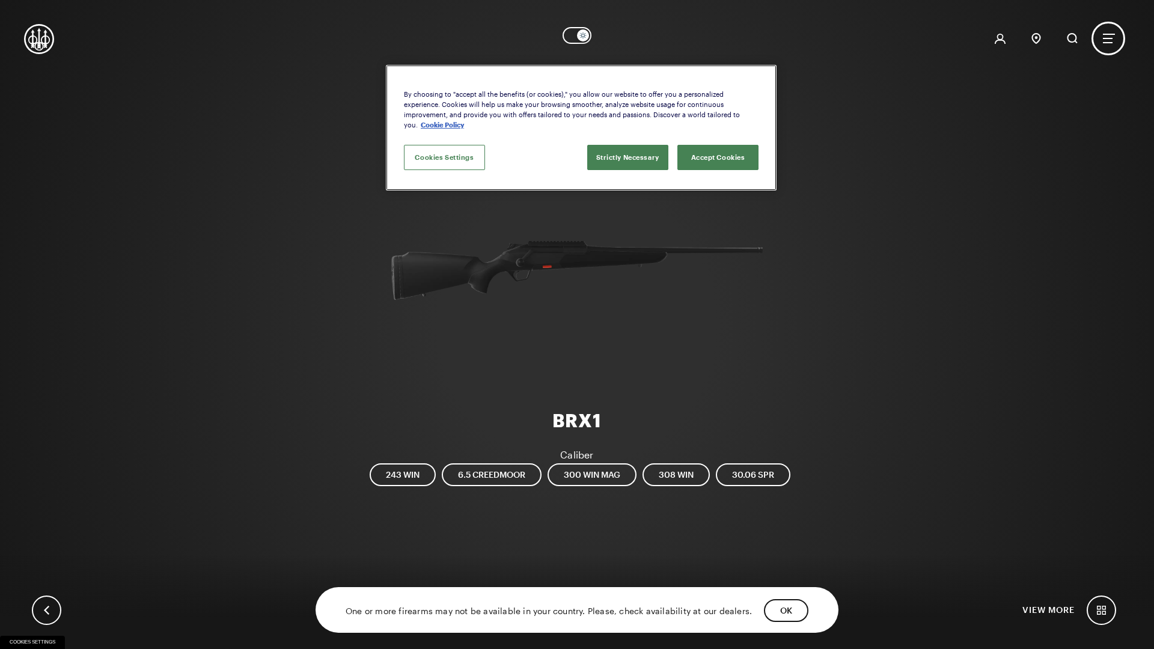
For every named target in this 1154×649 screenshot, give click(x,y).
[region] (581, 127)
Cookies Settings (32, 642)
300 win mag (592, 474)
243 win (403, 474)
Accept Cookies (718, 157)
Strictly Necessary (627, 157)
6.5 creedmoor (491, 474)
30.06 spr (753, 474)
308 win (676, 474)
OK (786, 610)
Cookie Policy (442, 125)
